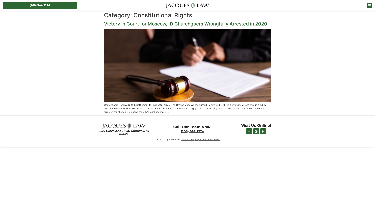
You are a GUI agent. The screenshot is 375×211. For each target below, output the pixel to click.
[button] (369, 5)
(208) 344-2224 (192, 131)
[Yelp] (263, 131)
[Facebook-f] (249, 131)
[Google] (256, 131)
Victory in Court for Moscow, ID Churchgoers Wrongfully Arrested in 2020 (185, 24)
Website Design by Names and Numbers (200, 139)
